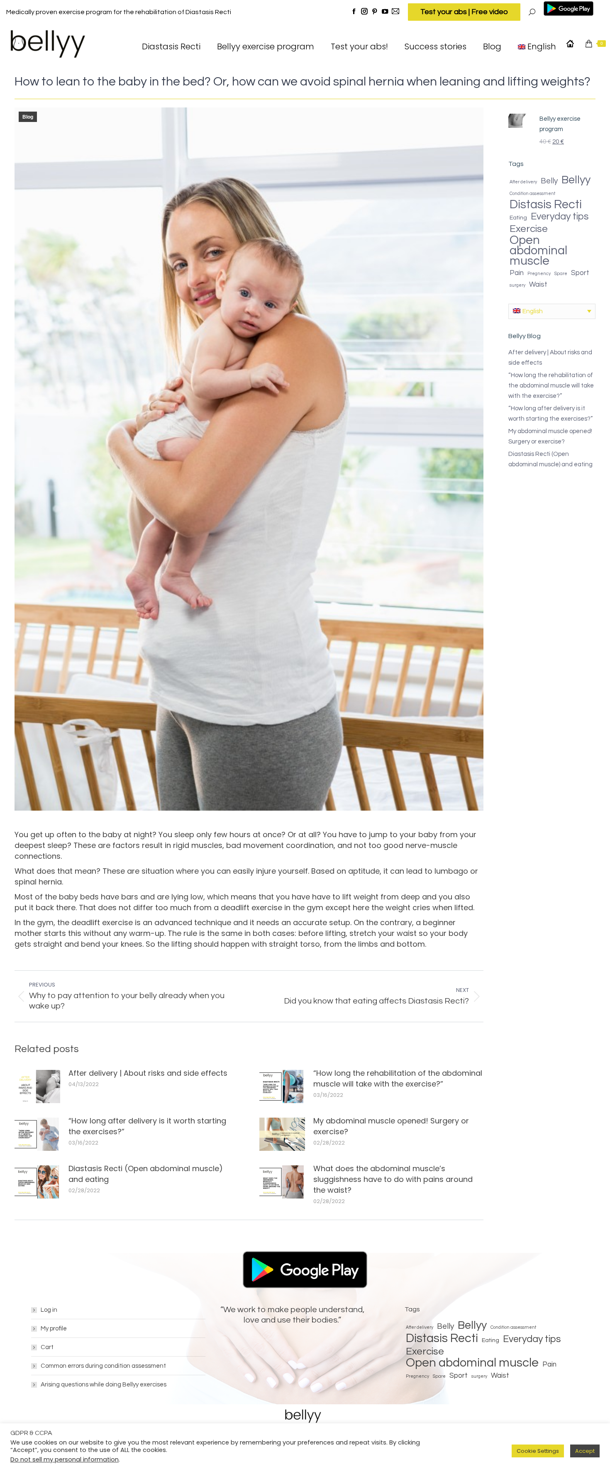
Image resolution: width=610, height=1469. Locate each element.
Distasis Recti (546, 205)
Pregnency (539, 273)
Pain (517, 273)
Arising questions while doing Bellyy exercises (103, 1384)
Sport (580, 273)
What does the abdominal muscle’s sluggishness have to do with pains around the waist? (393, 1179)
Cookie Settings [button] (538, 1451)
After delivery (523, 182)
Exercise (529, 229)
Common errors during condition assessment (103, 1366)
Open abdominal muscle (538, 250)
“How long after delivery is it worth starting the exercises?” (147, 1126)
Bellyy (575, 180)
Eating (518, 217)
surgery (517, 285)
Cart (47, 1347)
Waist (538, 284)
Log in (49, 1310)
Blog (27, 117)
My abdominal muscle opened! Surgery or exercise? (391, 1126)
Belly (549, 181)
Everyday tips (559, 217)
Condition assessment (532, 193)
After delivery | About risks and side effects (147, 1073)
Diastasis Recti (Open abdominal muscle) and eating (145, 1173)
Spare (560, 273)
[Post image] (37, 1086)
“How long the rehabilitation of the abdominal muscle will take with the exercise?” (397, 1078)
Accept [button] (585, 1451)
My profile (54, 1328)
